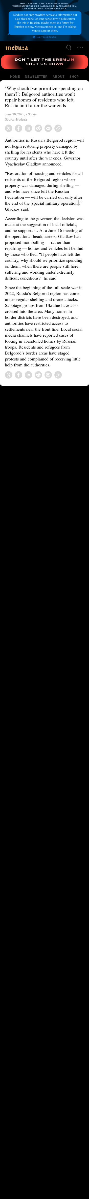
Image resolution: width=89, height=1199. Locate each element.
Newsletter (36, 76)
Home (15, 76)
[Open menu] (80, 47)
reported (64, 341)
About (58, 76)
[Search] (68, 47)
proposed (38, 242)
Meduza (21, 119)
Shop (74, 76)
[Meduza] (16, 47)
